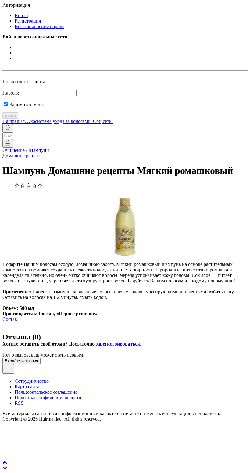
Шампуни (38, 150)
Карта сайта (27, 386)
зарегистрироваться (118, 343)
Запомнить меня (26, 104)
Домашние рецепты (23, 155)
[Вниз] (4, 467)
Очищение (13, 150)
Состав (9, 319)
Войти (21, 15)
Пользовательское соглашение (46, 392)
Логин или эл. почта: (24, 81)
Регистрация (28, 20)
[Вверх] (4, 462)
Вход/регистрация (21, 361)
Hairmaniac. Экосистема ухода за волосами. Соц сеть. (57, 121)
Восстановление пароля (39, 26)
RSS (19, 403)
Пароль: (10, 92)
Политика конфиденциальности (48, 397)
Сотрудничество (32, 381)
